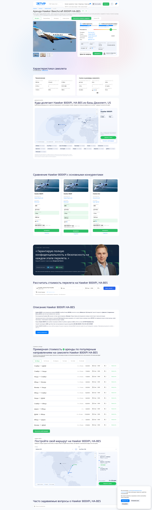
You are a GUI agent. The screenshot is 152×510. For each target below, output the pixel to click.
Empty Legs (87, 4)
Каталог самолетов (69, 4)
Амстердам (65, 148)
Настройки (125, 504)
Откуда (36, 446)
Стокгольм (53, 148)
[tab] (97, 92)
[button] (63, 130)
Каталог (41, 8)
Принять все (125, 500)
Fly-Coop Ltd (91, 32)
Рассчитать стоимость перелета (81, 18)
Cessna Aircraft (96, 198)
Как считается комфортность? (104, 26)
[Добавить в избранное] (83, 11)
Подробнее (46, 233)
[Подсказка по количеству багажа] (92, 48)
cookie (129, 490)
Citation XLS (96, 194)
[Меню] (111, 4)
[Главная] (40, 4)
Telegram (51, 267)
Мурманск (99, 148)
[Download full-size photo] (35, 23)
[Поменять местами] (76, 449)
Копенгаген (103, 145)
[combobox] (55, 4)
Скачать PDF (96, 18)
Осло (87, 148)
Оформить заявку (108, 137)
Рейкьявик (41, 151)
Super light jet (96, 202)
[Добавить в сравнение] (86, 11)
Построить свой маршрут (108, 140)
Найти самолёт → (109, 288)
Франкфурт (79, 145)
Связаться (106, 4)
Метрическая (45, 70)
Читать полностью (42, 332)
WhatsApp (60, 267)
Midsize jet (90, 37)
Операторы (81, 4)
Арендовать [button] (47, 230)
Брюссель (40, 148)
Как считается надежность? (85, 26)
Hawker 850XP (68, 194)
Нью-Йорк (52, 145)
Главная (35, 8)
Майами (40, 145)
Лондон (77, 148)
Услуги (76, 4)
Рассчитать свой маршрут (41, 431)
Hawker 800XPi (91, 34)
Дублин (110, 148)
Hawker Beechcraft (92, 36)
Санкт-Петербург (65, 145)
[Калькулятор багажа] (86, 48)
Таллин (91, 145)
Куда (79, 446)
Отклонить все (135, 500)
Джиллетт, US (91, 39)
